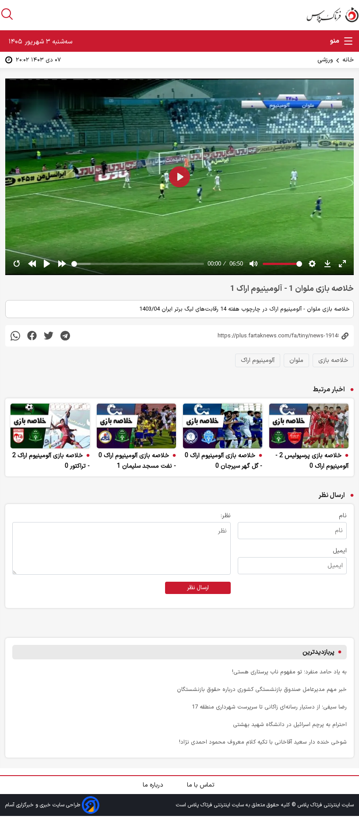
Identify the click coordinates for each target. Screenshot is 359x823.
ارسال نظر (198, 587)
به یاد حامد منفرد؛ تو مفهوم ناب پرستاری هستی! (289, 672)
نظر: (226, 515)
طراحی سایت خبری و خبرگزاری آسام (43, 805)
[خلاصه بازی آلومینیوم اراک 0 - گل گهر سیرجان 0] (222, 426)
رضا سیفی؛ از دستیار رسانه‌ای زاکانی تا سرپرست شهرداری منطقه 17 (269, 707)
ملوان (296, 360)
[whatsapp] (15, 335)
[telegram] (65, 335)
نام (343, 515)
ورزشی (325, 59)
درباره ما (154, 785)
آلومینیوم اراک (258, 360)
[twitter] (48, 335)
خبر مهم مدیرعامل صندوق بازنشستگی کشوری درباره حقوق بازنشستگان (262, 689)
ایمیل (340, 550)
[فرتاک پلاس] (332, 15)
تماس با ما (201, 785)
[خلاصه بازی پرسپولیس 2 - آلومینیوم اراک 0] (308, 426)
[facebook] (32, 335)
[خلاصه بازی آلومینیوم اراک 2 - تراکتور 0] (50, 426)
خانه (348, 59)
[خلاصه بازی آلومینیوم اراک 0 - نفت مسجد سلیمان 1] (136, 426)
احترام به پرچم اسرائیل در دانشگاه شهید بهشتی (290, 724)
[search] (7, 14)
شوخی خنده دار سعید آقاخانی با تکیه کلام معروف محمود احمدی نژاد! (263, 742)
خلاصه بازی (333, 360)
